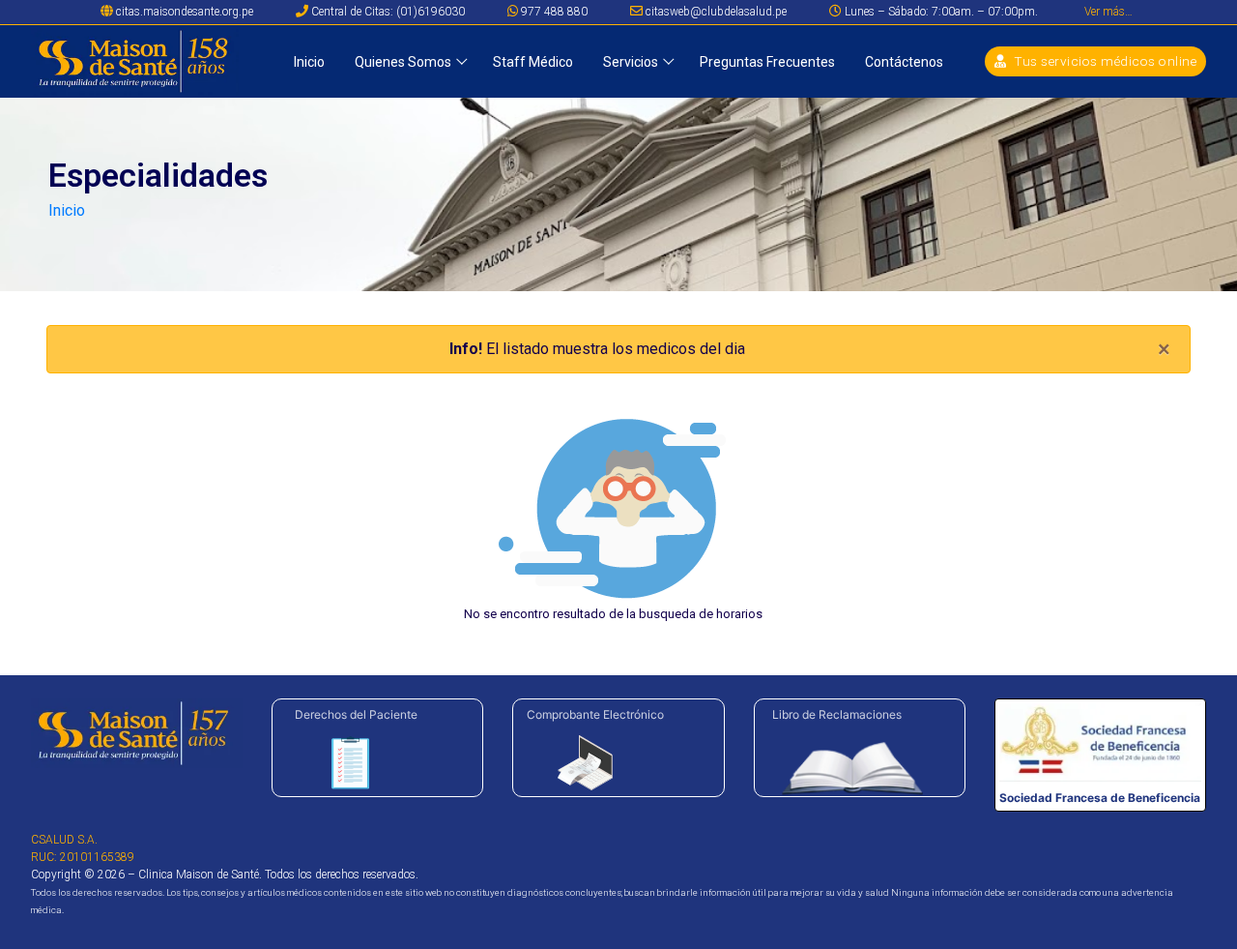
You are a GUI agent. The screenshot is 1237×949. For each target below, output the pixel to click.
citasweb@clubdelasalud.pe (715, 11)
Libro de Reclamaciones (837, 714)
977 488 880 (553, 11)
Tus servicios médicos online (1104, 61)
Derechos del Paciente (356, 714)
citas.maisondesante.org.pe (183, 11)
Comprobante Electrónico (595, 714)
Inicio (66, 210)
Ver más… (1108, 11)
